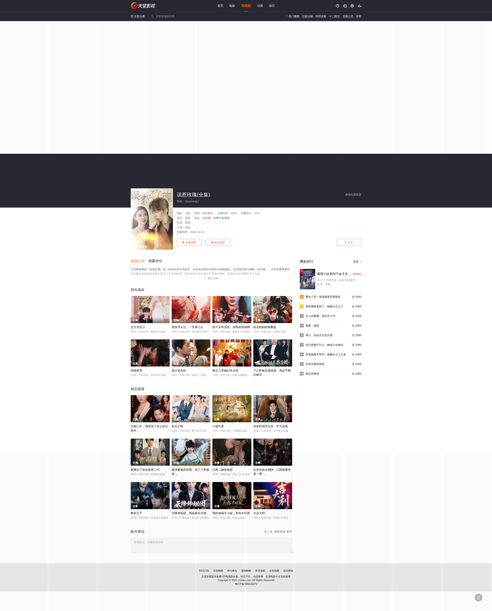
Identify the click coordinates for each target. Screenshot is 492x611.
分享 (349, 242)
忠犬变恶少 (138, 327)
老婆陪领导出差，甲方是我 (270, 426)
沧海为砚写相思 (315, 364)
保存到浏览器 (353, 194)
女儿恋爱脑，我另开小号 (320, 316)
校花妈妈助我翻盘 (264, 327)
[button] (139, 261)
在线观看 (189, 242)
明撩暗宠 (136, 370)
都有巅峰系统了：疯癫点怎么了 (324, 306)
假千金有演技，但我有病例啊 (231, 327)
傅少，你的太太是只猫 (319, 335)
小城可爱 (218, 426)
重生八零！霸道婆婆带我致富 (323, 296)
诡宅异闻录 (312, 373)
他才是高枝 (179, 370)
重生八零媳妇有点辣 (225, 370)
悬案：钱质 (312, 325)
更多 (357, 261)
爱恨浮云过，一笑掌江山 (187, 327)
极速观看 (218, 242)
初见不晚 (177, 426)
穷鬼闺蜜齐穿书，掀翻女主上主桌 (326, 354)
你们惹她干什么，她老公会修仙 (324, 344)
